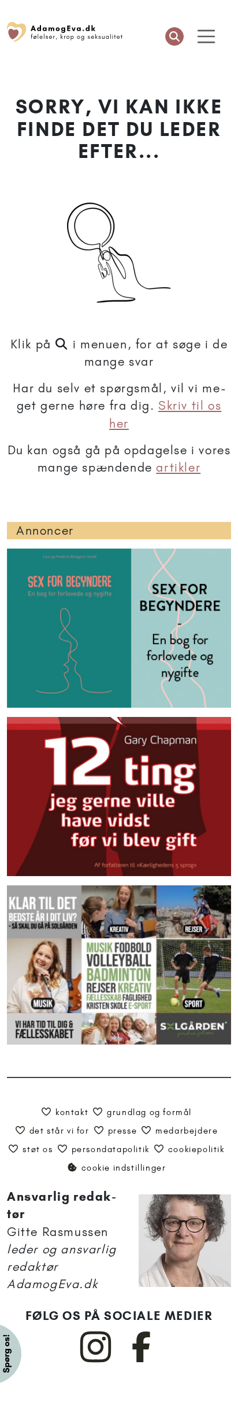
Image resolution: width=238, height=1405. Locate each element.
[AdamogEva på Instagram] (96, 1360)
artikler (178, 467)
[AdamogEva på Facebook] (142, 1360)
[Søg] (174, 36)
